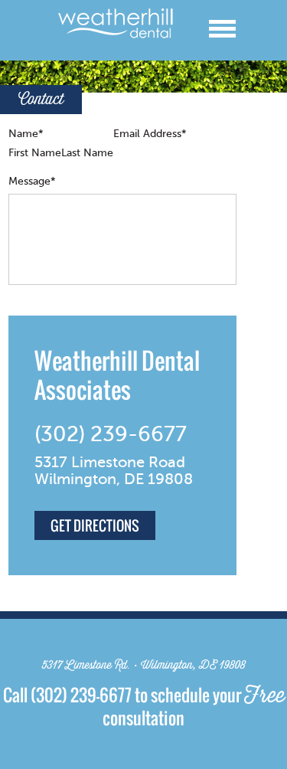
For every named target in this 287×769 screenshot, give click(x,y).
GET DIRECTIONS (95, 525)
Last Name (87, 152)
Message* (32, 181)
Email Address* (150, 133)
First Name (34, 152)
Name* (26, 133)
